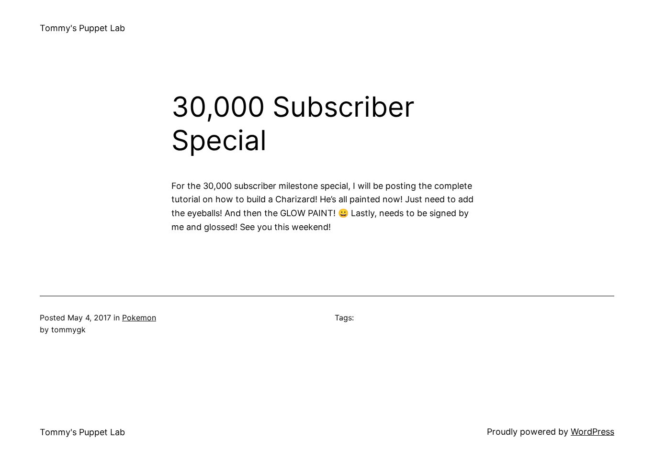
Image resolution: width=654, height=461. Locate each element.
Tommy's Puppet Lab (82, 28)
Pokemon (139, 317)
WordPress (592, 432)
